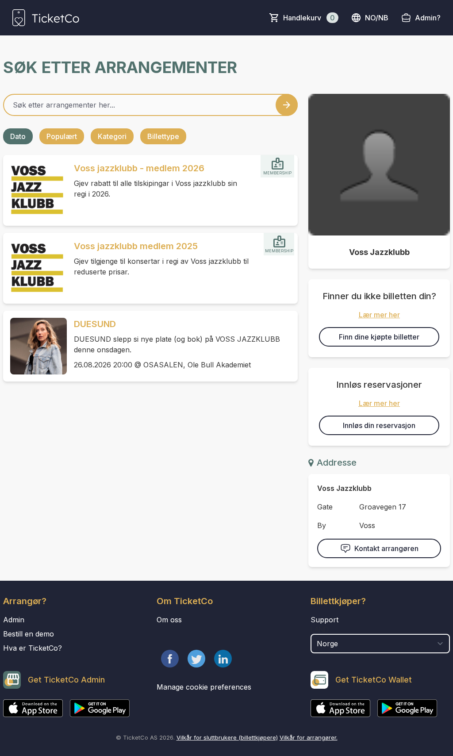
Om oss (169, 619)
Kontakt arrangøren (386, 548)
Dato (18, 136)
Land (320, 629)
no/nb (376, 17)
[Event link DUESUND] (35, 346)
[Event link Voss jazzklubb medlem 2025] (35, 268)
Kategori (112, 136)
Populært (61, 136)
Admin (13, 619)
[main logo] (45, 17)
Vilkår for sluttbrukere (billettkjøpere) (227, 737)
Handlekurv (309, 17)
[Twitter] (196, 658)
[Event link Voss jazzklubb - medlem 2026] (35, 190)
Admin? (428, 17)
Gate (325, 506)
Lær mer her (379, 314)
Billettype (163, 136)
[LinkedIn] (223, 658)
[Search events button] (287, 105)
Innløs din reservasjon (379, 425)
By (321, 525)
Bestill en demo (28, 633)
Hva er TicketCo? (32, 648)
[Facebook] (170, 658)
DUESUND (95, 324)
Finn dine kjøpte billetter (379, 336)
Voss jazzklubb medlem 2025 (136, 246)
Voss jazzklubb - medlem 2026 (139, 168)
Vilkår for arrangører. (309, 737)
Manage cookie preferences (204, 687)
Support (324, 619)
